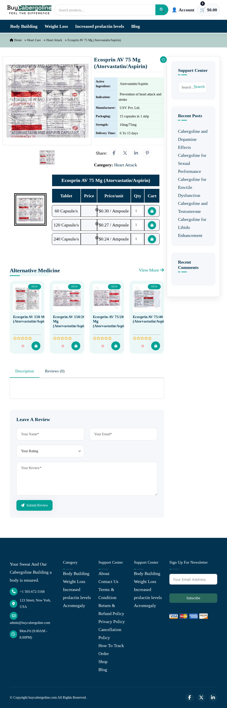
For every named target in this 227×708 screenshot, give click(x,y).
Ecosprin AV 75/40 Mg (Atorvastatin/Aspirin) (151, 319)
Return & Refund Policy (111, 609)
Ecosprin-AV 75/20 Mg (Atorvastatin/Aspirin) (111, 321)
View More (149, 270)
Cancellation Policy (109, 633)
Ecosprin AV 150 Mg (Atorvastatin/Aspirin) (31, 319)
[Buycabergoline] (29, 9)
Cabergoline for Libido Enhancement (192, 227)
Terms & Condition (107, 593)
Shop (103, 661)
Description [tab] (24, 371)
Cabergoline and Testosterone (192, 207)
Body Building (23, 26)
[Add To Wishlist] (163, 59)
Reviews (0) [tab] (55, 371)
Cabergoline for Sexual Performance (192, 163)
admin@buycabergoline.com (30, 623)
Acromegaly (74, 605)
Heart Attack (54, 40)
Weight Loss (56, 26)
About (104, 573)
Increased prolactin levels (99, 26)
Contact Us (108, 581)
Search (199, 86)
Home (17, 40)
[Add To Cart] (35, 345)
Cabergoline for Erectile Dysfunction (192, 187)
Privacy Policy (111, 621)
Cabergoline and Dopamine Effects (192, 139)
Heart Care (34, 40)
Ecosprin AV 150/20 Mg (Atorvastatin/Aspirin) (71, 321)
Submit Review (36, 505)
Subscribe (193, 598)
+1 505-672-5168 (32, 591)
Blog (135, 26)
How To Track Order (111, 649)
